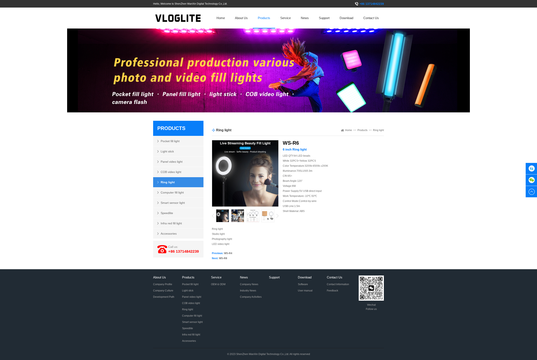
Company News (249, 284)
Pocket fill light (170, 141)
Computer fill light (172, 192)
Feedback (332, 290)
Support (324, 18)
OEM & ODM (218, 284)
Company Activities (251, 296)
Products (264, 18)
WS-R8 (223, 258)
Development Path (163, 296)
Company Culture (163, 290)
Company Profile (162, 284)
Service (285, 18)
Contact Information (338, 284)
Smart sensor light (173, 202)
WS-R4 (228, 253)
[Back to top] (531, 191)
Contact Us (371, 18)
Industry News (248, 290)
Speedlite (167, 213)
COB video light (171, 172)
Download (346, 18)
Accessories (169, 233)
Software (303, 284)
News (305, 18)
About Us (241, 18)
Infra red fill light (171, 223)
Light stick (167, 151)
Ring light (168, 182)
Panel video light (171, 161)
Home (220, 18)
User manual (305, 290)
